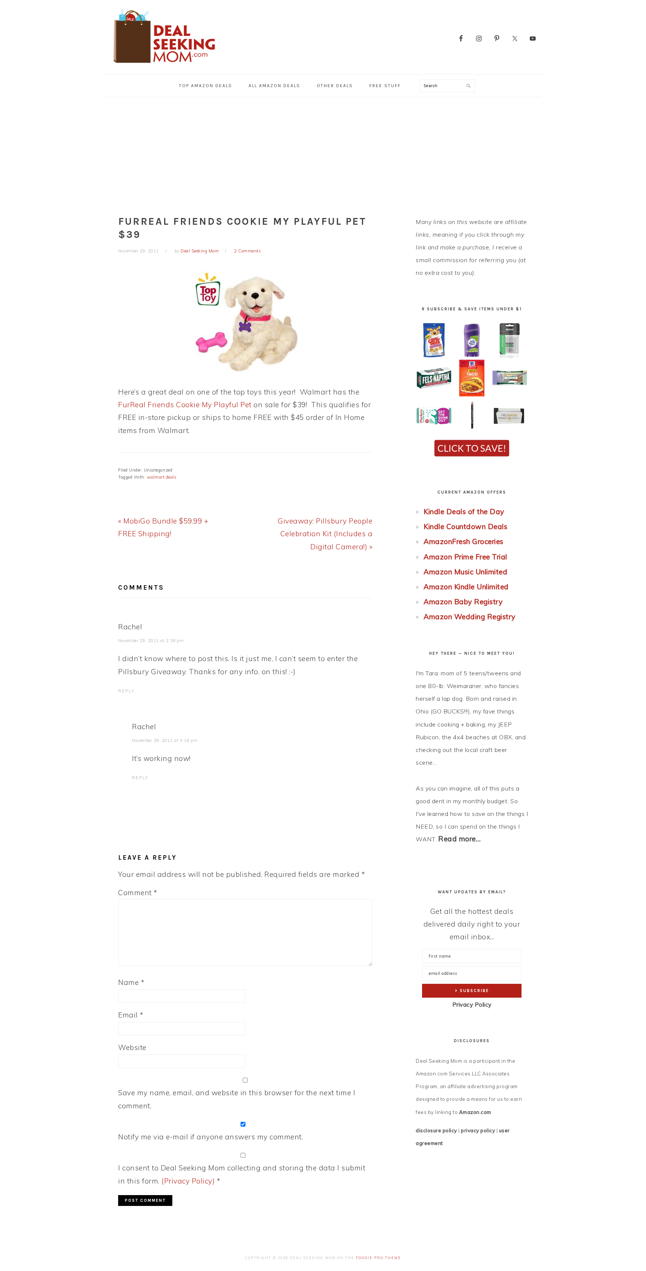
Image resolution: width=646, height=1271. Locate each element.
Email (131, 1014)
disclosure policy (436, 1130)
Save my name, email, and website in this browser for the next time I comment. (236, 1099)
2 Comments (247, 251)
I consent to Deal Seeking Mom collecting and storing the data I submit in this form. (241, 1174)
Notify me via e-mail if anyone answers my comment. (210, 1136)
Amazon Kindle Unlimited (466, 586)
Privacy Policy (472, 1004)
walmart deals (162, 477)
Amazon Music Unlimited (465, 571)
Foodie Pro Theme (378, 1258)
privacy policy (478, 1130)
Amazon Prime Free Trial (465, 556)
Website (132, 1047)
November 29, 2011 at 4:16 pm (164, 740)
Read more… (459, 838)
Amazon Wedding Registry (470, 616)
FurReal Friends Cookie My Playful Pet (185, 404)
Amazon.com (475, 1112)
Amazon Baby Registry (463, 601)
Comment (137, 892)
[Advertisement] (323, 153)
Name (131, 982)
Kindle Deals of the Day (464, 511)
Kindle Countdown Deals (465, 526)
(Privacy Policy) (188, 1180)
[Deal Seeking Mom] (164, 65)
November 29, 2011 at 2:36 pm (151, 640)
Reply (126, 691)
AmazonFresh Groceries (464, 541)
